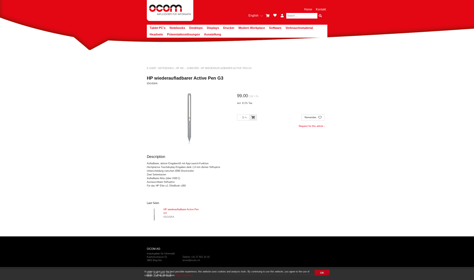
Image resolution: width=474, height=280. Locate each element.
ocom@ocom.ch (191, 260)
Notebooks (177, 28)
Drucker (228, 28)
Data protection (184, 275)
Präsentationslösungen (183, 34)
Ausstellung (212, 34)
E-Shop (151, 68)
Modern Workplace (251, 28)
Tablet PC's (158, 28)
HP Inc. (180, 68)
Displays (213, 28)
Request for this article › (312, 126)
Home (308, 9)
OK (322, 272)
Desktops (196, 28)
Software (275, 28)
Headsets (156, 34)
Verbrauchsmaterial (299, 28)
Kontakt (321, 9)
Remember (311, 117)
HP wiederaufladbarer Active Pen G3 (226, 68)
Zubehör (193, 68)
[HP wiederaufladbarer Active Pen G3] (154, 215)
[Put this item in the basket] (253, 117)
